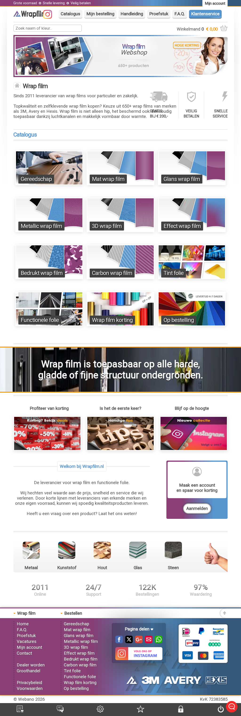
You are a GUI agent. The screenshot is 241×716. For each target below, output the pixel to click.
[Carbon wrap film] (120, 277)
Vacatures (26, 641)
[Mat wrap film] (120, 183)
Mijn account (29, 647)
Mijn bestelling (100, 13)
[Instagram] (50, 17)
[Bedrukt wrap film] (49, 277)
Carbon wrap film (112, 273)
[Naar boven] (224, 616)
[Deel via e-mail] (148, 641)
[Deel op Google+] (138, 641)
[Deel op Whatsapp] (157, 641)
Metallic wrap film (41, 226)
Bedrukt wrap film (42, 273)
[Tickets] (60, 711)
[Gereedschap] (49, 183)
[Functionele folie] (49, 324)
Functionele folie (40, 320)
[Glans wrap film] (192, 183)
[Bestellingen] (20, 711)
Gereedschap (36, 179)
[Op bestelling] (192, 324)
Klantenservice (205, 13)
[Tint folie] (192, 277)
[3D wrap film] (120, 230)
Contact (24, 653)
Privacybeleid (29, 682)
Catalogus (70, 13)
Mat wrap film (108, 179)
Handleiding (131, 13)
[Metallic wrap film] (49, 230)
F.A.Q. (179, 13)
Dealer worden (31, 665)
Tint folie (174, 273)
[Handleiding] (120, 449)
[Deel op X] (128, 641)
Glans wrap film (182, 179)
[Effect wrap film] (192, 230)
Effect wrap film (182, 226)
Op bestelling (179, 320)
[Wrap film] (32, 16)
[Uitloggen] (221, 711)
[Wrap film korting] (120, 324)
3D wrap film (107, 226)
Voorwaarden (30, 688)
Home (23, 623)
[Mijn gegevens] (100, 711)
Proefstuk (158, 13)
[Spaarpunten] (140, 711)
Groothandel (28, 670)
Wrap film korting (112, 320)
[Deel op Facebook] (119, 641)
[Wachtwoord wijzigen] (180, 711)
